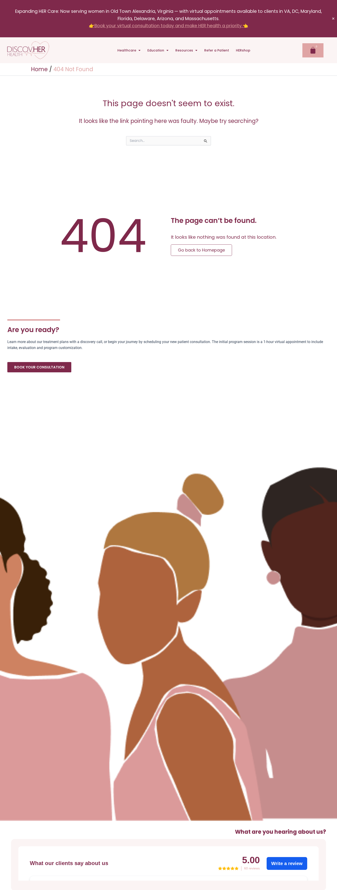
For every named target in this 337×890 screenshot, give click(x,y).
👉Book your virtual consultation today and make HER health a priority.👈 (168, 26)
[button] (129, 50)
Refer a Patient (216, 50)
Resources (184, 50)
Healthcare (126, 50)
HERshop (243, 50)
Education (155, 50)
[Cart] (312, 50)
